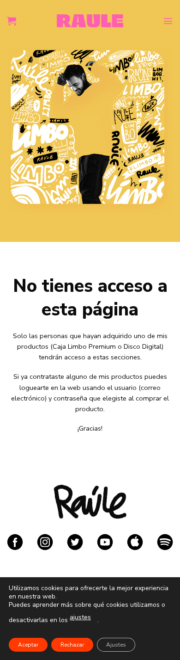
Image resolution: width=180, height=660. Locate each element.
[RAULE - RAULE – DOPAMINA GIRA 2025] (90, 20)
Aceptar (28, 644)
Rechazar (72, 644)
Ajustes (116, 644)
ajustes (80, 617)
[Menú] (168, 21)
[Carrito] (11, 21)
